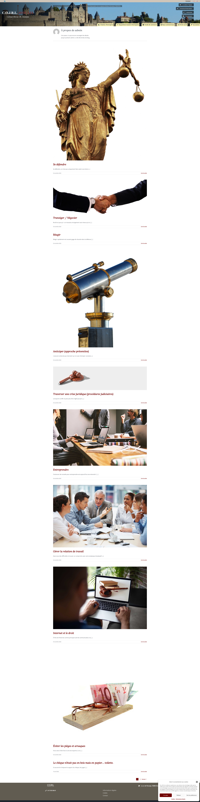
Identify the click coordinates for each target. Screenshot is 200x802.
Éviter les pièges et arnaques (69, 746)
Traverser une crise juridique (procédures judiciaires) (83, 394)
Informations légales (180, 799)
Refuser (179, 795)
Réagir (57, 234)
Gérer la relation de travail (68, 551)
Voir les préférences (191, 795)
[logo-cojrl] (17, 6)
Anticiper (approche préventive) (71, 351)
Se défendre (59, 164)
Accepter (165, 795)
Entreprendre (61, 469)
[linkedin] (4, 1)
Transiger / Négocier (65, 217)
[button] (197, 782)
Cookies (173, 799)
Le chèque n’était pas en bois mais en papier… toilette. (83, 762)
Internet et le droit (63, 633)
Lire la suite (144, 173)
